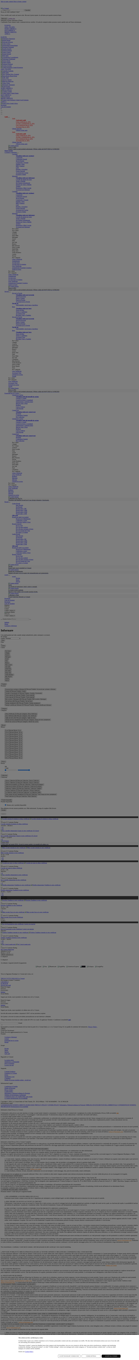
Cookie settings (91, 1356)
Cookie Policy (29, 1351)
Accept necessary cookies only (69, 1356)
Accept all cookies (111, 1356)
